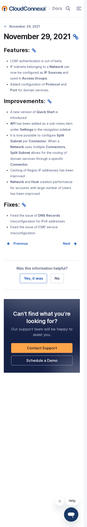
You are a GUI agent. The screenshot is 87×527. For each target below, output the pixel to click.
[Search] (68, 8)
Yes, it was (33, 278)
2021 (6, 26)
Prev (17, 244)
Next (66, 244)
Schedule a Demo (49, 361)
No (57, 278)
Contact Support (49, 349)
